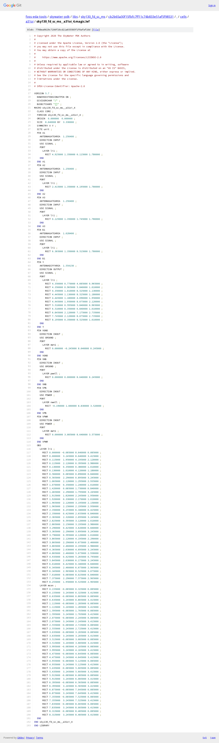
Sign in (212, 5)
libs (75, 17)
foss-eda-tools (36, 17)
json (213, 737)
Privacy (30, 737)
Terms (39, 737)
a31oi (30, 21)
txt (205, 737)
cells (183, 17)
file (96, 29)
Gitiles (20, 737)
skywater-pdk (60, 17)
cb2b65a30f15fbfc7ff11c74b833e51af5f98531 (141, 17)
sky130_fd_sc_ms (93, 17)
